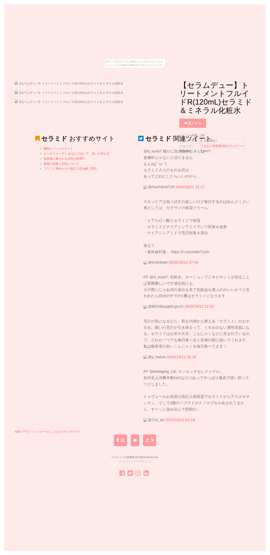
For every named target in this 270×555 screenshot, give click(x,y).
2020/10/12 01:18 (180, 420)
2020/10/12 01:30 (181, 357)
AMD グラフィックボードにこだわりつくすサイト (48, 431)
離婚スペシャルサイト (58, 148)
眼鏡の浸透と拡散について (61, 163)
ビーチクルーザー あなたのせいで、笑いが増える (76, 153)
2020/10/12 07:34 (183, 262)
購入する (194, 123)
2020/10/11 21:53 (199, 306)
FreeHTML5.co (142, 461)
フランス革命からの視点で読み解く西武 (70, 168)
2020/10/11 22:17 (190, 187)
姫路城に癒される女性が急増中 (64, 158)
